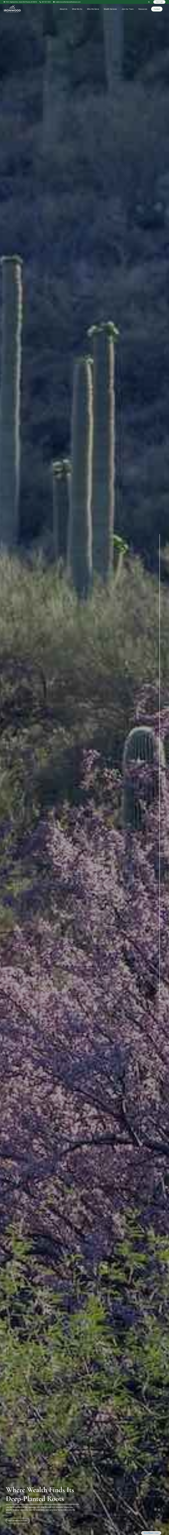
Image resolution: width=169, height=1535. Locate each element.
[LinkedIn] (149, 2)
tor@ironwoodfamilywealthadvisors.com (68, 2)
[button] (63, 9)
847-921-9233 (46, 2)
